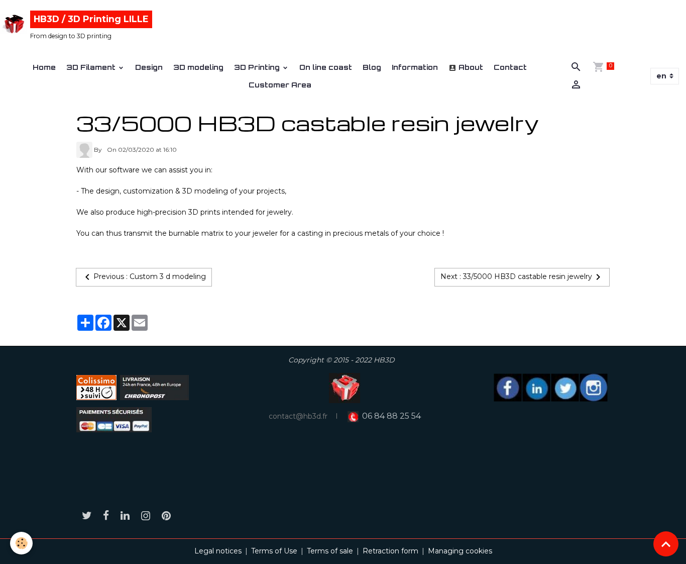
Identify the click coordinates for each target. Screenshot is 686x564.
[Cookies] (21, 543)
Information (415, 67)
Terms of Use (274, 550)
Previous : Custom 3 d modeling (149, 276)
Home (44, 67)
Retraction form (390, 550)
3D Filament (92, 67)
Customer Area (280, 84)
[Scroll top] (665, 543)
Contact (510, 67)
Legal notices (218, 550)
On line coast (325, 67)
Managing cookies (460, 550)
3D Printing (258, 67)
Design (149, 67)
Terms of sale (330, 550)
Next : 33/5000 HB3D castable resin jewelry (516, 276)
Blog (372, 67)
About (469, 67)
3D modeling (198, 67)
